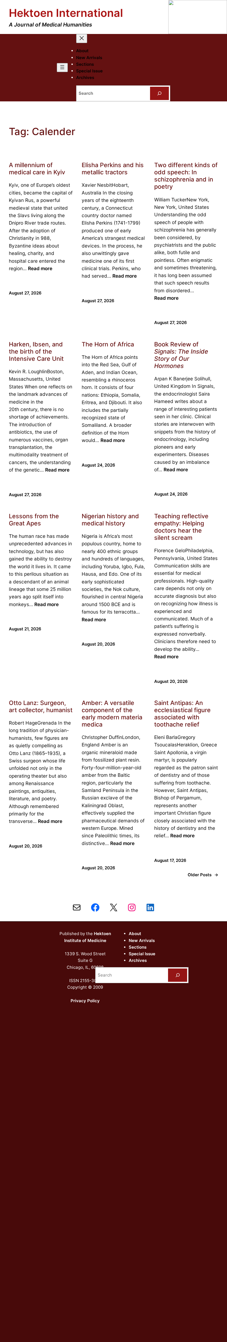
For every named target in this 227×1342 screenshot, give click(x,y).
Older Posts (203, 874)
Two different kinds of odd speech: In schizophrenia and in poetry (186, 175)
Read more (40, 268)
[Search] (159, 93)
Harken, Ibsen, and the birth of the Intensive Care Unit (36, 351)
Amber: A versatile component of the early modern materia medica (112, 713)
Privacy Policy (85, 1000)
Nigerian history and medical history (110, 519)
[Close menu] (81, 38)
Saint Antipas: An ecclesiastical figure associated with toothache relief (182, 713)
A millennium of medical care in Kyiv (37, 168)
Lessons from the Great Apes (34, 519)
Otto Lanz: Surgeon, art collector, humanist (41, 706)
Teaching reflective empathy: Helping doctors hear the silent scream (181, 526)
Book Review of (181, 355)
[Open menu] (62, 67)
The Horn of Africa (108, 344)
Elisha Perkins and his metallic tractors (113, 168)
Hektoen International (66, 12)
